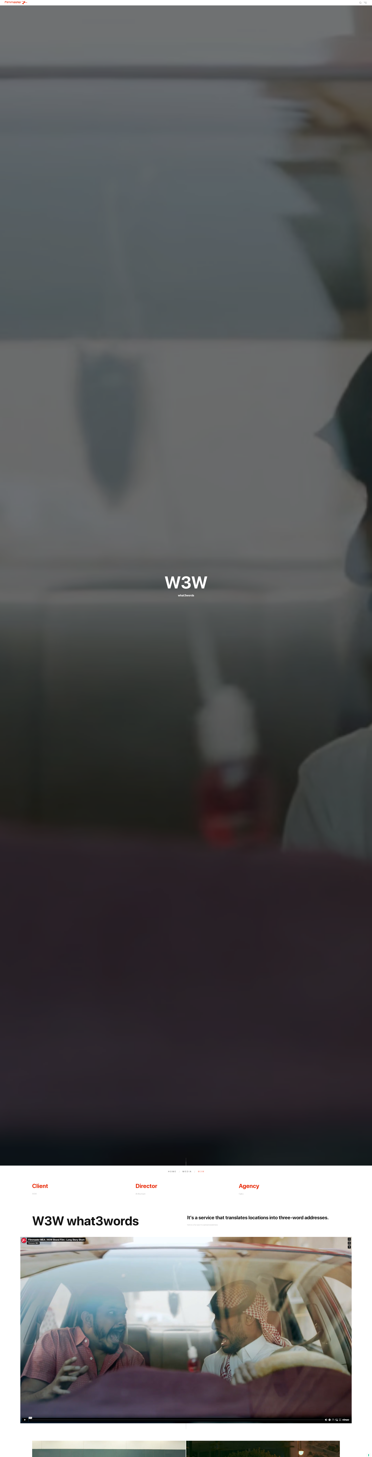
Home (172, 1171)
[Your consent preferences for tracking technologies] (368, 1455)
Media (187, 1171)
